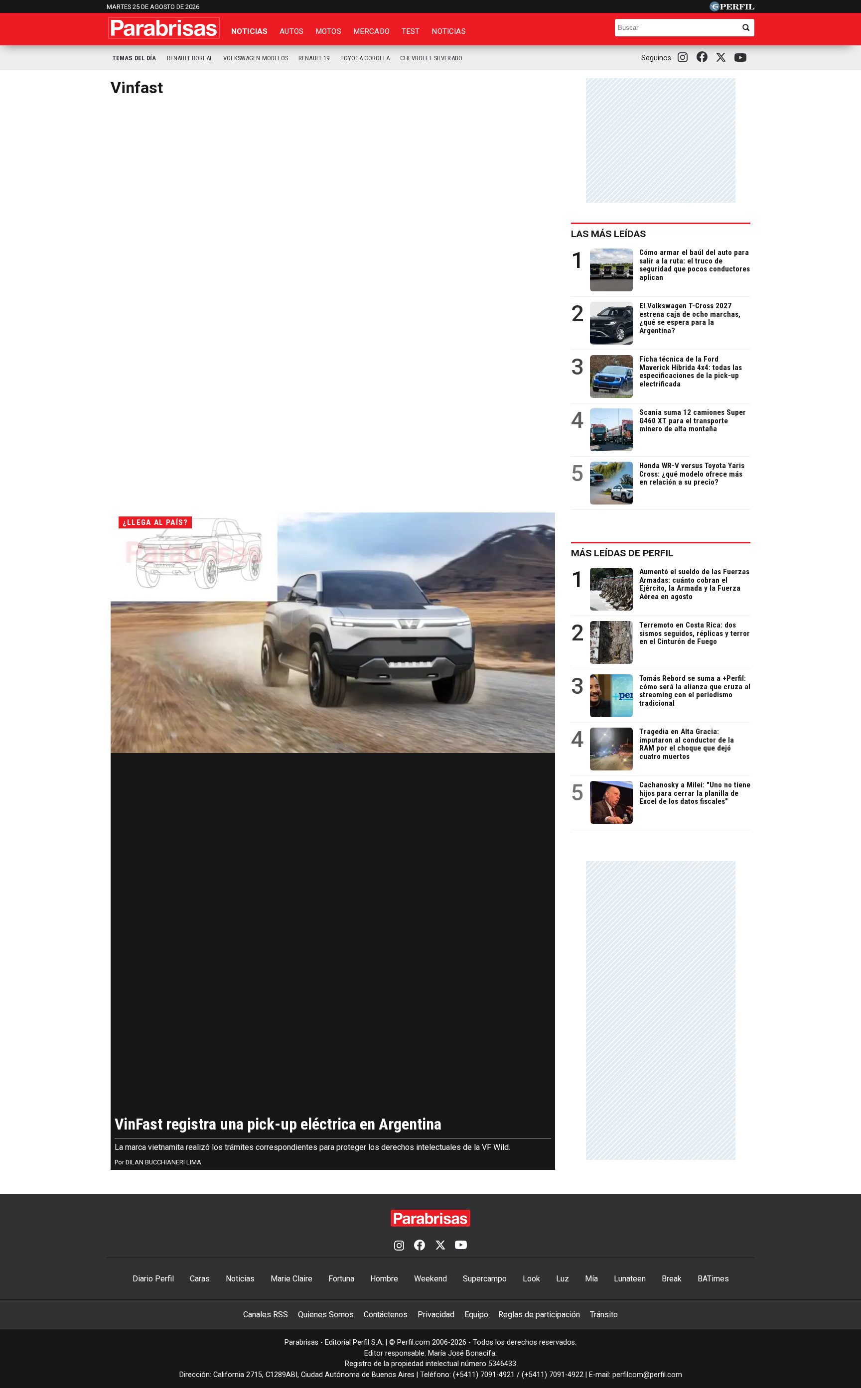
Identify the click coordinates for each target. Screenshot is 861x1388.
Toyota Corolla (365, 58)
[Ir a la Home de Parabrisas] (164, 27)
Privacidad (436, 1314)
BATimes (713, 1278)
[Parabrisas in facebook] (704, 57)
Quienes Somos (326, 1314)
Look (531, 1278)
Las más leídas (608, 234)
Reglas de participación (539, 1314)
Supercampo (485, 1278)
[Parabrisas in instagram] (685, 57)
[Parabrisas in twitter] (723, 58)
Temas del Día (134, 58)
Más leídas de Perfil (622, 553)
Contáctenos (386, 1314)
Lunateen (630, 1278)
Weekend (430, 1278)
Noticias (249, 31)
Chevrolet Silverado (431, 58)
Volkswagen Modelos (255, 58)
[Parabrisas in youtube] (741, 58)
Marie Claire (291, 1278)
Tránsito (604, 1314)
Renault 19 (314, 58)
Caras (200, 1278)
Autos (291, 31)
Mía (591, 1278)
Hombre (384, 1278)
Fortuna (341, 1278)
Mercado (371, 31)
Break (672, 1278)
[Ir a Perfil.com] (732, 8)
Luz (562, 1278)
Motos (328, 31)
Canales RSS (265, 1314)
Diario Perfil (153, 1278)
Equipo (476, 1314)
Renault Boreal (190, 58)
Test (411, 31)
